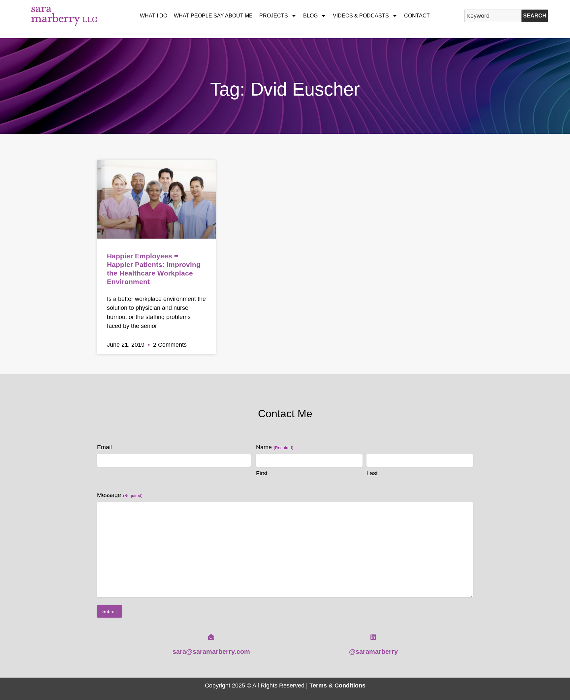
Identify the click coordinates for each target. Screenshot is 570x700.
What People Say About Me (213, 15)
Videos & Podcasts (361, 15)
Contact (417, 15)
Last (372, 473)
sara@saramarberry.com (211, 651)
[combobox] (493, 16)
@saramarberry (373, 651)
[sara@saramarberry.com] (211, 637)
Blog (310, 15)
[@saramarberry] (373, 637)
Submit (109, 611)
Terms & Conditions (337, 685)
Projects (273, 15)
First (262, 473)
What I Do (153, 15)
